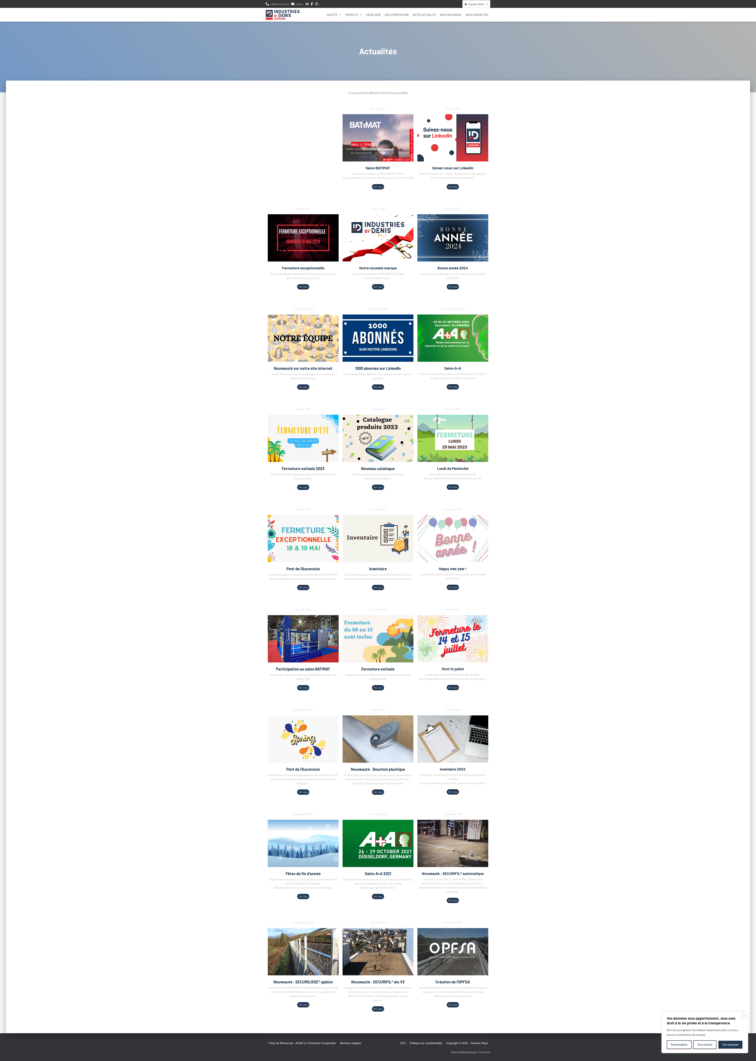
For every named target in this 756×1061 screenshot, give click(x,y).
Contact (299, 4)
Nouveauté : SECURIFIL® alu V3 (378, 981)
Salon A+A (452, 368)
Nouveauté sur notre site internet (303, 368)
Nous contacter (477, 14)
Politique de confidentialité (426, 1043)
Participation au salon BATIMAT (303, 669)
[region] (705, 1032)
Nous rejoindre (451, 14)
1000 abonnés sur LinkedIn (378, 368)
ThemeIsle (484, 1052)
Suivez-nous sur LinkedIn (452, 168)
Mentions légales (350, 1043)
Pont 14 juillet (453, 669)
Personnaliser (679, 1044)
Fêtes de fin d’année (303, 873)
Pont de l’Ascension (303, 769)
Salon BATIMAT (378, 168)
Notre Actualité (424, 14)
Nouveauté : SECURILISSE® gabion (303, 981)
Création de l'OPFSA (452, 981)
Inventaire (378, 568)
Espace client (476, 4)
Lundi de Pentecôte (453, 468)
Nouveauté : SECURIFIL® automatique (453, 873)
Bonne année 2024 (452, 268)
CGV (403, 1043)
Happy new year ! (453, 568)
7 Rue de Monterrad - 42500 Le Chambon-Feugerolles (302, 1043)
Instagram (316, 4)
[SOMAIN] (283, 15)
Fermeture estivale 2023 (303, 468)
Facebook (312, 4)
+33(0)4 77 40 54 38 (279, 4)
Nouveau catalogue (378, 468)
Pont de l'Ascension (303, 568)
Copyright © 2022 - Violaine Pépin (467, 1043)
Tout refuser (704, 1044)
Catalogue (373, 14)
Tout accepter (730, 1044)
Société (332, 14)
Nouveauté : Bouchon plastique (378, 769)
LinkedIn (307, 4)
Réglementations (397, 14)
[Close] (744, 1015)
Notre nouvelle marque (378, 268)
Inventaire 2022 (453, 769)
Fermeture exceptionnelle (303, 268)
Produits (351, 14)
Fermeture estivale (378, 669)
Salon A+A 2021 (378, 873)
